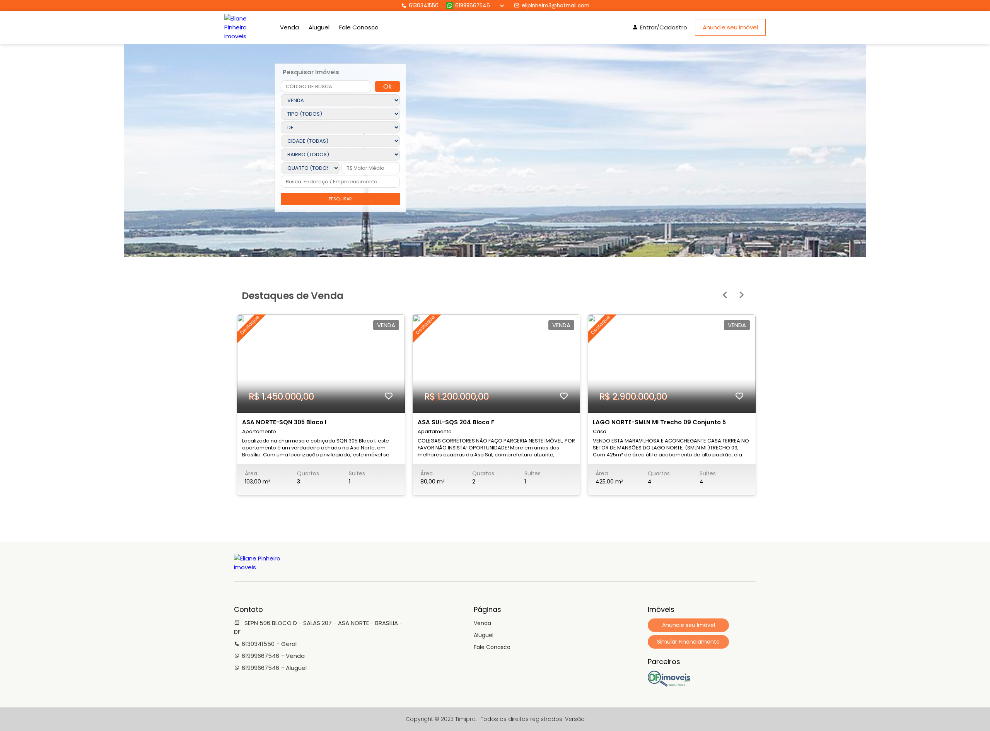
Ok (387, 86)
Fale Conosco (359, 27)
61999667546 (472, 5)
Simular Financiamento (688, 642)
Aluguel (319, 27)
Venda (289, 27)
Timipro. (466, 719)
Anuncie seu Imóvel (730, 27)
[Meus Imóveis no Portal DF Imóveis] (669, 684)
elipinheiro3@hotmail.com (555, 5)
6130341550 (424, 5)
